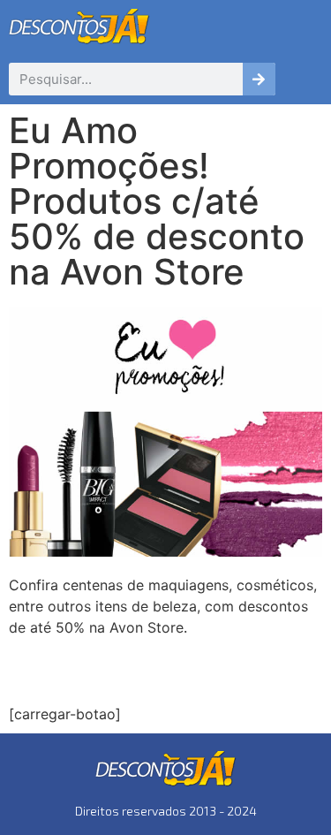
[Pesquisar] (259, 79)
